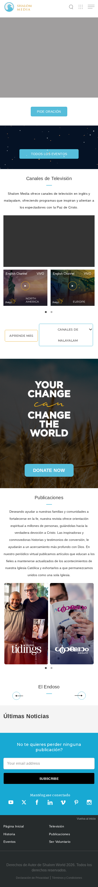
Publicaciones (59, 834)
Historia (9, 834)
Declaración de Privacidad (32, 877)
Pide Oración (49, 111)
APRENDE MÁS (21, 335)
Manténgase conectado (50, 795)
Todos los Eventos (49, 154)
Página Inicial (13, 826)
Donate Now (49, 470)
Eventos (9, 841)
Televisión (56, 826)
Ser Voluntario (60, 841)
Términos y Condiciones (67, 877)
